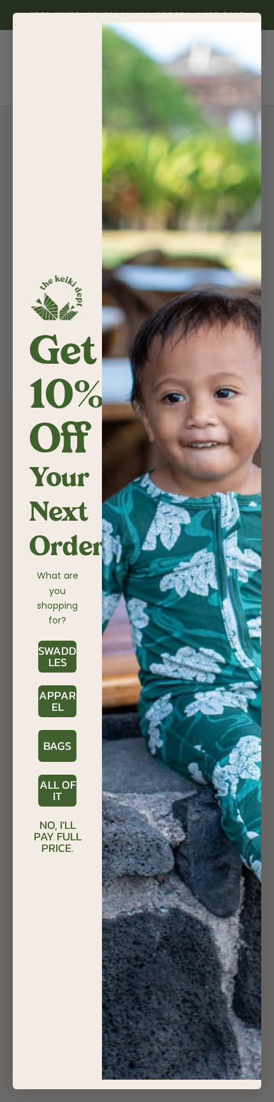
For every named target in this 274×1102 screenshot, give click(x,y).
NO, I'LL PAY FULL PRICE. (58, 825)
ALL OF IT (58, 790)
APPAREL (57, 701)
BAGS (57, 745)
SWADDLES (57, 656)
